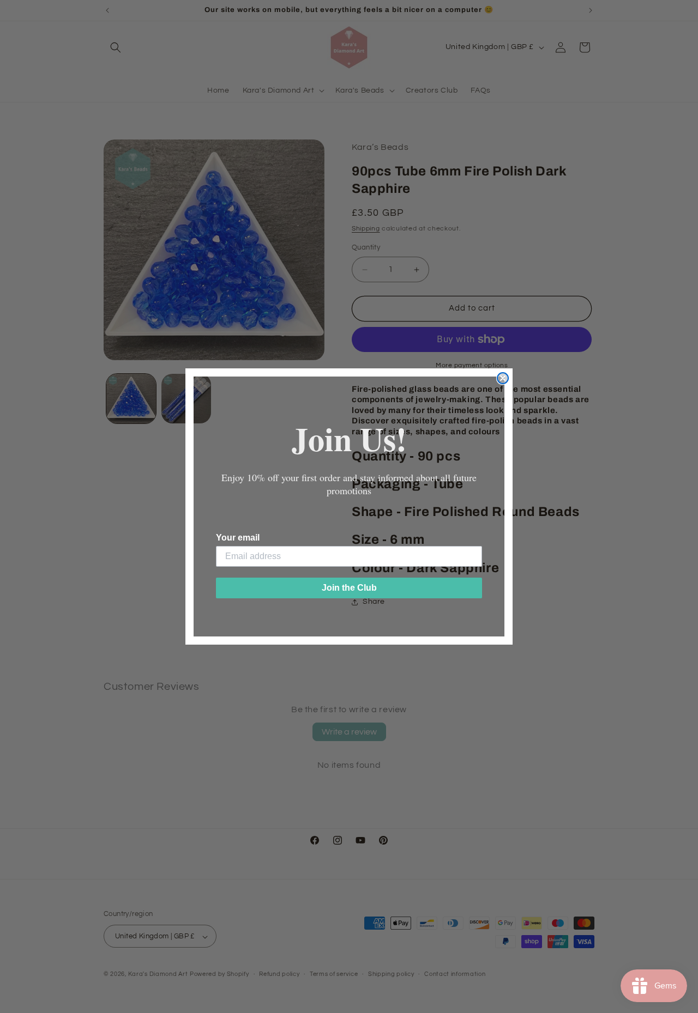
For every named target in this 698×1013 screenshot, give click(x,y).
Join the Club (349, 587)
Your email (238, 537)
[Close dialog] (502, 378)
